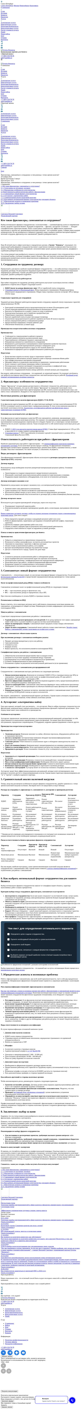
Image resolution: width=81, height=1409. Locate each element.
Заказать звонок (7, 1356)
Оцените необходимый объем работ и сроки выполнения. (33, 939)
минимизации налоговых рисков (13, 970)
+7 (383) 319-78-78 (7, 56)
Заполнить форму (7, 1401)
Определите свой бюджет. (21, 944)
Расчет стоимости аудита (10, 30)
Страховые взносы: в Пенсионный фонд (19, 290)
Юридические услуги (8, 24)
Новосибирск (24, 5)
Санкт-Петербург (7, 5)
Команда (4, 15)
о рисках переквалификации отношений (61, 868)
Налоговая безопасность (9, 26)
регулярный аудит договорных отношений (29, 1092)
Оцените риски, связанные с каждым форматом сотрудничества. (36, 950)
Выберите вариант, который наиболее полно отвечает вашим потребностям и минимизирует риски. (41, 956)
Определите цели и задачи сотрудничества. (28, 934)
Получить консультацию (9, 1391)
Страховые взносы (11, 433)
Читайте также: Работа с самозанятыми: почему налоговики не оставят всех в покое (41, 628)
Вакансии (4, 17)
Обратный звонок (7, 54)
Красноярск (34, 5)
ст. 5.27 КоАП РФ (33, 1051)
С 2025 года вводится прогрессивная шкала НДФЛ (29, 429)
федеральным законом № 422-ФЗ (12, 577)
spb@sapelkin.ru (6, 58)
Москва (16, 5)
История (4, 13)
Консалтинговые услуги (9, 28)
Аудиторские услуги (8, 22)
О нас (3, 11)
